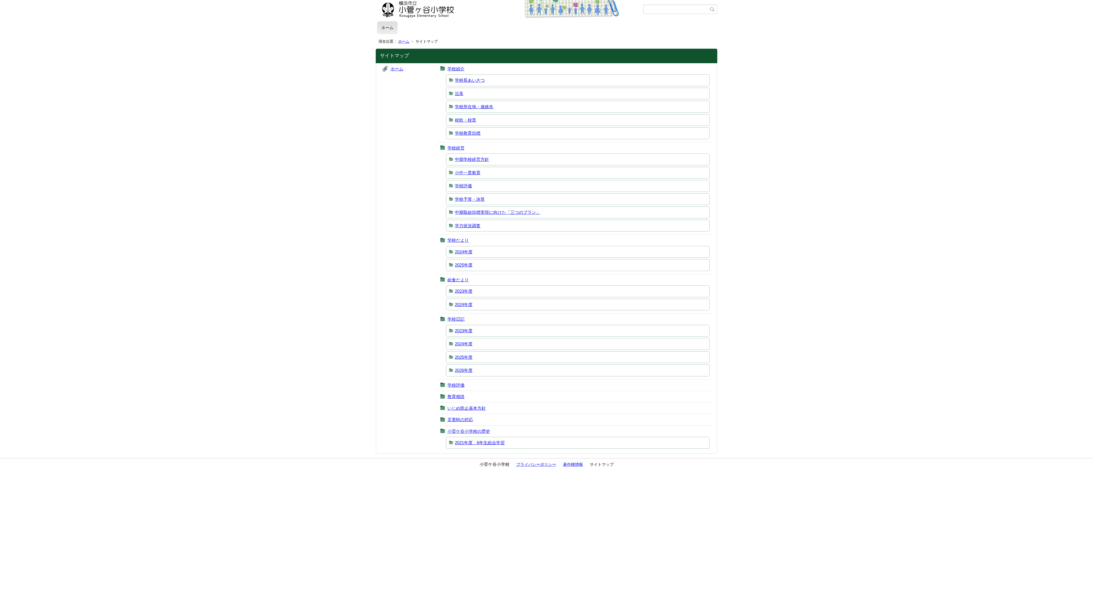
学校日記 (456, 319)
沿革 (459, 93)
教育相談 (456, 396)
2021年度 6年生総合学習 (480, 442)
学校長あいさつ (470, 80)
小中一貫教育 (467, 172)
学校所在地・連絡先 (474, 106)
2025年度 (463, 265)
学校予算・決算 (470, 199)
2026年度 (463, 370)
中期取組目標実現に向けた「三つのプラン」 (497, 212)
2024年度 (463, 251)
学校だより (458, 240)
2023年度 (463, 291)
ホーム (387, 27)
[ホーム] (510, 9)
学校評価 (463, 185)
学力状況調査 (467, 225)
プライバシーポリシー (536, 464)
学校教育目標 (467, 133)
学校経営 (456, 147)
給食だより (458, 279)
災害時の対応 (460, 419)
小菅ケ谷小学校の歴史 (468, 431)
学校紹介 (456, 68)
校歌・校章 (465, 120)
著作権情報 (573, 464)
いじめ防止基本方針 (466, 408)
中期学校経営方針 (472, 159)
